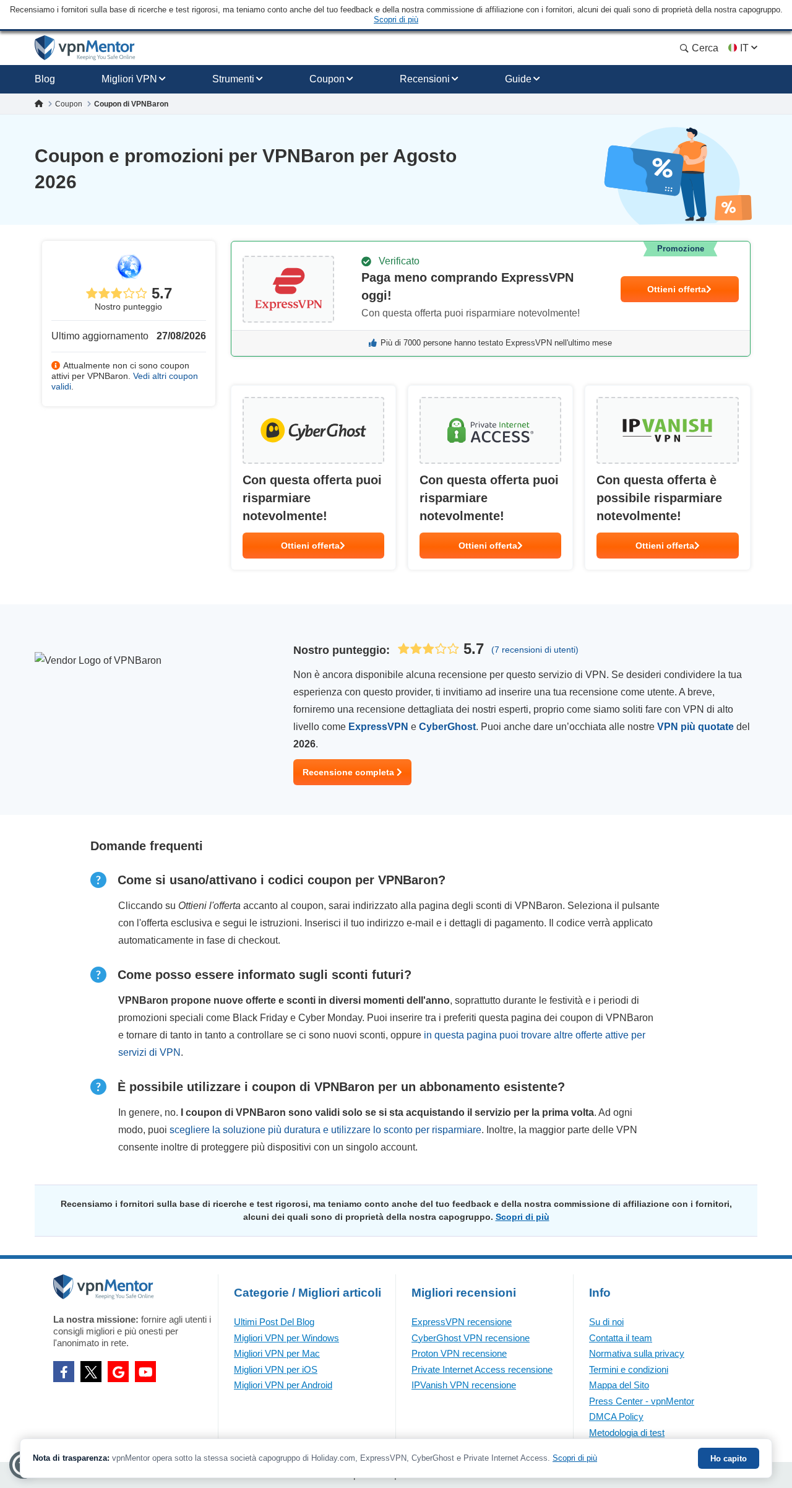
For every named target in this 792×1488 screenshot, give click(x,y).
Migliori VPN (129, 79)
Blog (45, 79)
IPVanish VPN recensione (463, 1385)
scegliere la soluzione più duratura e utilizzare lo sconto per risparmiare (325, 1130)
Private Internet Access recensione (482, 1369)
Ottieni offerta (676, 289)
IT (744, 48)
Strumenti (233, 79)
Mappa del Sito (619, 1385)
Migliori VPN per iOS (275, 1369)
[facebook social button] (63, 1371)
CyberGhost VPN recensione (470, 1338)
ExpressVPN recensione (461, 1321)
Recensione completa (350, 772)
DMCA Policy (616, 1416)
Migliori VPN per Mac (277, 1353)
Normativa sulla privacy (636, 1353)
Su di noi (606, 1321)
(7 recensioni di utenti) (535, 650)
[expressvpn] (490, 298)
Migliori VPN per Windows (286, 1338)
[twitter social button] (90, 1371)
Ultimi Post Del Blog (274, 1321)
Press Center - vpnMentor (641, 1401)
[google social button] (118, 1371)
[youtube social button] (145, 1371)
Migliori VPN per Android (283, 1385)
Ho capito (728, 1458)
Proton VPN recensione (459, 1353)
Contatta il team (620, 1338)
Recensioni (425, 79)
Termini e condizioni (628, 1369)
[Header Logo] (85, 48)
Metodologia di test (627, 1432)
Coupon (327, 79)
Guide (518, 79)
